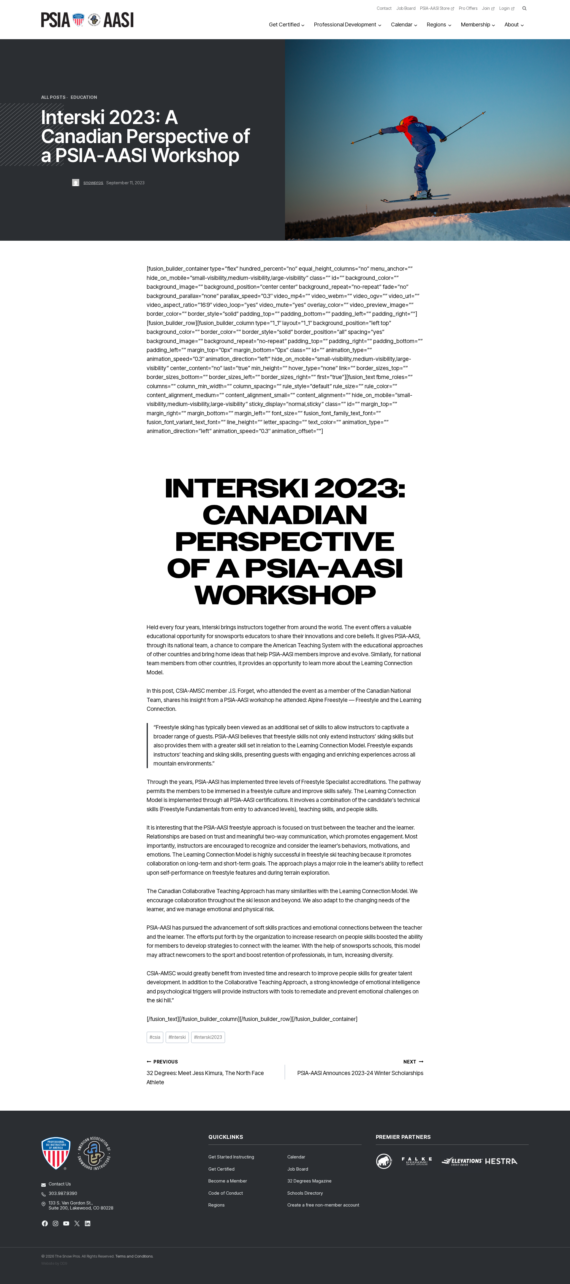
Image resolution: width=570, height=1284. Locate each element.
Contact (384, 8)
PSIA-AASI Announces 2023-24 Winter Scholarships (360, 1068)
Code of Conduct (225, 1193)
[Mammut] (388, 1161)
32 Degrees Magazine (309, 1181)
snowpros (93, 182)
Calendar (296, 1157)
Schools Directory (305, 1193)
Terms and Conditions (134, 1256)
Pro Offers (468, 8)
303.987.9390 (63, 1193)
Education (84, 97)
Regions (216, 1205)
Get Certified (221, 1169)
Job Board (406, 8)
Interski (177, 1037)
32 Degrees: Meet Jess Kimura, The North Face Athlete (205, 1072)
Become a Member (227, 1181)
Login (504, 8)
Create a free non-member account (323, 1205)
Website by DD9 (54, 1263)
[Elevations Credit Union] (462, 1161)
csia (155, 1037)
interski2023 (208, 1037)
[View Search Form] (524, 8)
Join (486, 8)
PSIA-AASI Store (434, 8)
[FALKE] (420, 1161)
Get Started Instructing (231, 1157)
